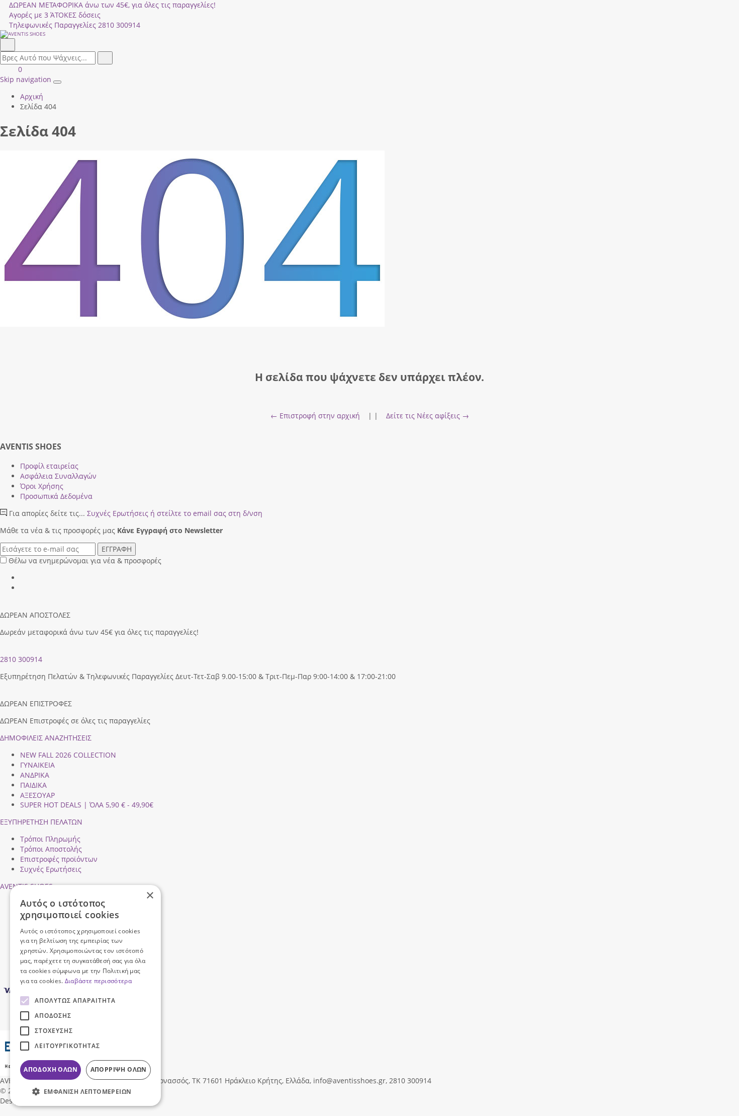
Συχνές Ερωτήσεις (174, 513)
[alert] (85, 995)
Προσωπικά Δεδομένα (56, 496)
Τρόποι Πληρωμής (50, 839)
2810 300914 (21, 659)
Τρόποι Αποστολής (51, 849)
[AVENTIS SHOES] (369, 34)
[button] (3, 1110)
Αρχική (31, 96)
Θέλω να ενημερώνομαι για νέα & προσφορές (85, 560)
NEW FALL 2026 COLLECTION (68, 755)
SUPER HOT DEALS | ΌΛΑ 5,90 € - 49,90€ (86, 804)
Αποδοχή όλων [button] (50, 1069)
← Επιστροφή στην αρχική (315, 415)
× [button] (149, 896)
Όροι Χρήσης (41, 486)
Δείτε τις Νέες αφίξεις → (427, 415)
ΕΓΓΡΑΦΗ (117, 549)
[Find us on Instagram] (23, 587)
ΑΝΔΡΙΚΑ (34, 775)
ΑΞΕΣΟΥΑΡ (37, 795)
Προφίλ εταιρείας (49, 466)
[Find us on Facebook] (23, 577)
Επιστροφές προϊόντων (59, 859)
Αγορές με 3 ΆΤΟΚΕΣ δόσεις (55, 15)
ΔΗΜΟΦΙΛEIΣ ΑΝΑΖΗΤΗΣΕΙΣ (45, 737)
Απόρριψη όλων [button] (118, 1069)
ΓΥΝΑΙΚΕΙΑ (37, 765)
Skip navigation (25, 79)
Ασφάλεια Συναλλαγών (58, 476)
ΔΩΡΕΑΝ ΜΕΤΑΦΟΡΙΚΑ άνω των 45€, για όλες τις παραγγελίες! (112, 5)
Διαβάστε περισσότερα (98, 981)
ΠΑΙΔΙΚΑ (33, 785)
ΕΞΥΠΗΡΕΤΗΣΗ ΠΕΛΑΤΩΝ (41, 822)
